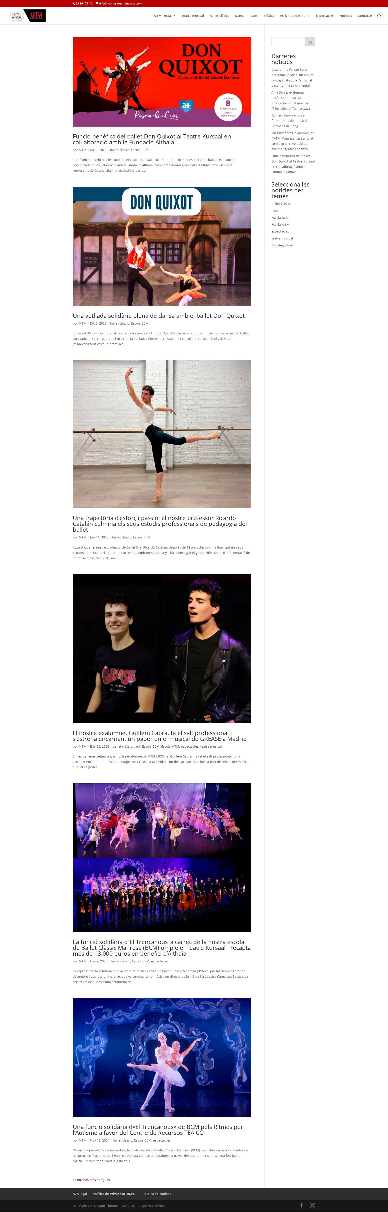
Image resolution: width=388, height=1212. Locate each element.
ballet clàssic (119, 150)
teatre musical (211, 746)
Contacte (365, 16)
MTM (82, 150)
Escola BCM (139, 150)
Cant (254, 16)
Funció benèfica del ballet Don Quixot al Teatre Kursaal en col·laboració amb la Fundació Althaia (152, 139)
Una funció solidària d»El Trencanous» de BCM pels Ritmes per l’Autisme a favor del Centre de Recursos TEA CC (158, 1130)
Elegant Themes (106, 1205)
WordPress (156, 1205)
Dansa (240, 16)
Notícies (346, 16)
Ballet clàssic (219, 16)
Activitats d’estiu (293, 16)
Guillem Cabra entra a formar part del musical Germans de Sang (289, 120)
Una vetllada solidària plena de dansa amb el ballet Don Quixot (159, 316)
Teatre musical (192, 16)
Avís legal (80, 1194)
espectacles (189, 746)
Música (268, 16)
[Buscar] (310, 41)
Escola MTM (170, 746)
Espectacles (325, 16)
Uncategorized (282, 245)
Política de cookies (156, 1194)
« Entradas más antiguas (91, 1180)
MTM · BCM (162, 16)
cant (137, 746)
